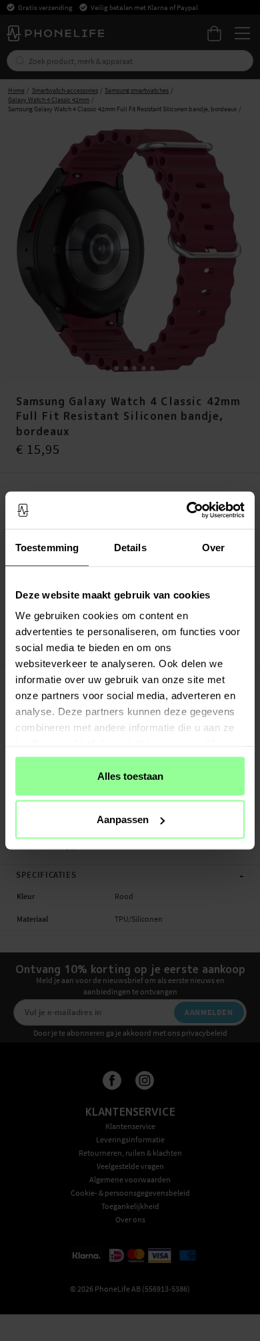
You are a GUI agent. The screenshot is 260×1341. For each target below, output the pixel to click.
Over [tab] (213, 547)
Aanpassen (123, 819)
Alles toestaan (130, 775)
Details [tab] (130, 547)
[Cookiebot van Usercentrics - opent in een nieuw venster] (187, 510)
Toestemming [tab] (47, 547)
